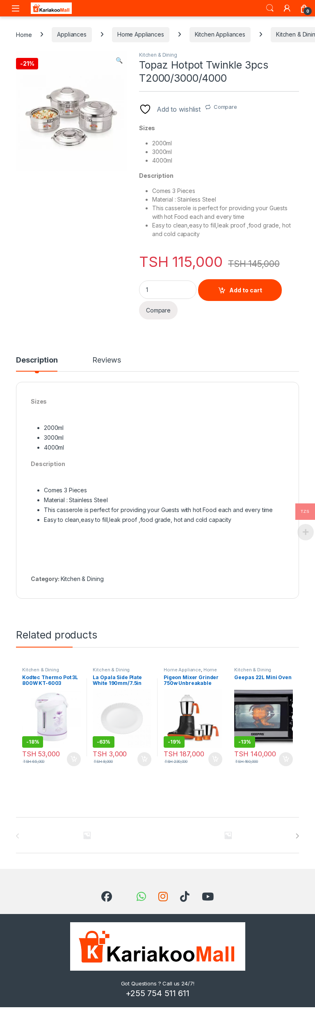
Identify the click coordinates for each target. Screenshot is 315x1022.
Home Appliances (140, 34)
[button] (119, 60)
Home (24, 34)
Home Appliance (182, 670)
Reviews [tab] (106, 360)
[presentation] (297, 836)
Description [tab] (36, 360)
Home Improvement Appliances (192, 672)
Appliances (72, 34)
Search (269, 8)
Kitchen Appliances (220, 34)
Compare (225, 106)
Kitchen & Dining (158, 55)
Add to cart (245, 290)
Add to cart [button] (74, 759)
